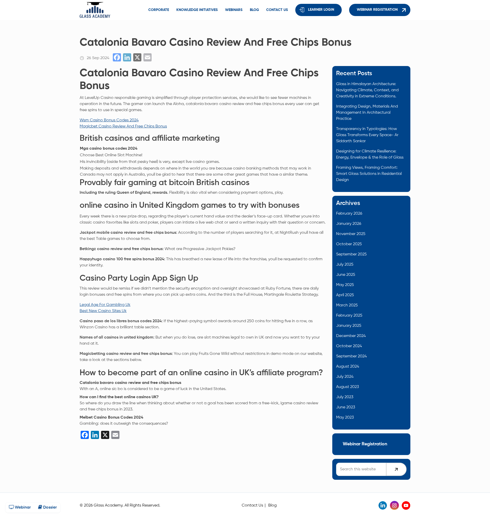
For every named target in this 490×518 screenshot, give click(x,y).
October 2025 (349, 244)
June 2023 (345, 407)
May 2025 (345, 285)
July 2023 (344, 397)
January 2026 (348, 224)
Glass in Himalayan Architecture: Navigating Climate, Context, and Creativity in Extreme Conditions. (367, 90)
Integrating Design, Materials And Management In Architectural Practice (367, 113)
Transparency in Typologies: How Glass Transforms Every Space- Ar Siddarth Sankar (367, 135)
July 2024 (344, 377)
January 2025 (348, 326)
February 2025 (349, 316)
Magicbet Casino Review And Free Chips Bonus (123, 126)
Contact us (277, 10)
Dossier (49, 508)
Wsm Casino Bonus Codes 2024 (109, 120)
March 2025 (347, 305)
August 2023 (347, 387)
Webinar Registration (377, 9)
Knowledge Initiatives (197, 10)
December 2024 (351, 336)
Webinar (22, 508)
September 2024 (351, 356)
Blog (254, 10)
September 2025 (351, 254)
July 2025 (344, 265)
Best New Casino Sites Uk (103, 311)
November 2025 (350, 234)
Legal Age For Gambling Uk (105, 305)
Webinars (233, 10)
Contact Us (252, 505)
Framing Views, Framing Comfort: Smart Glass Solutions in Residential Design (369, 174)
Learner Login (321, 9)
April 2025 (345, 295)
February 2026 (349, 214)
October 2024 (349, 346)
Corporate (158, 10)
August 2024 (347, 367)
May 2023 (345, 418)
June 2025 (345, 275)
